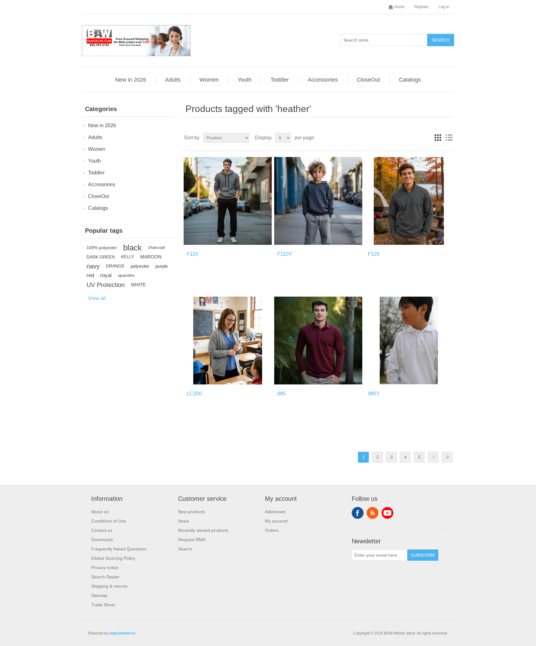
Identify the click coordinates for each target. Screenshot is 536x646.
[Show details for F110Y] (318, 201)
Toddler (279, 80)
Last (447, 457)
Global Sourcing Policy (113, 558)
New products (191, 511)
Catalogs (410, 80)
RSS (372, 513)
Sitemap (99, 595)
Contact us (101, 530)
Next (433, 457)
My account (276, 520)
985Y (374, 394)
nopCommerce (122, 633)
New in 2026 (130, 80)
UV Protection (106, 284)
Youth (245, 80)
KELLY (127, 256)
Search (440, 40)
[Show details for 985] (318, 340)
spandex (126, 275)
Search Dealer (105, 576)
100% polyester (102, 247)
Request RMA (191, 539)
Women (209, 80)
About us (100, 511)
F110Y (284, 254)
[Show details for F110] (227, 201)
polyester (140, 266)
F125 (373, 254)
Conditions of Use (108, 520)
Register (421, 7)
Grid (437, 138)
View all (97, 298)
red (90, 275)
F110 (192, 254)
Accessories (323, 80)
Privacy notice (104, 567)
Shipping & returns (109, 586)
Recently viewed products (203, 530)
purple (161, 266)
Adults (173, 80)
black (132, 247)
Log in (444, 7)
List (449, 138)
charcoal (156, 247)
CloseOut (368, 80)
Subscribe (423, 555)
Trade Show (103, 604)
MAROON (151, 256)
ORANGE (115, 266)
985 (281, 394)
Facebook (358, 513)
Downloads (102, 539)
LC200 (194, 394)
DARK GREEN (101, 256)
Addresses (275, 511)
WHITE (138, 284)
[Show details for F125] (409, 201)
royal (106, 275)
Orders (272, 530)
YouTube (387, 513)
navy (93, 266)
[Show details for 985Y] (409, 340)
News (183, 520)
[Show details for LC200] (227, 340)
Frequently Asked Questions (118, 548)
